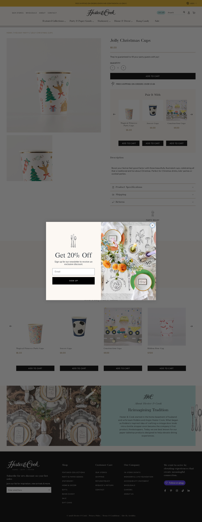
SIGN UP (73, 281)
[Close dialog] (152, 225)
